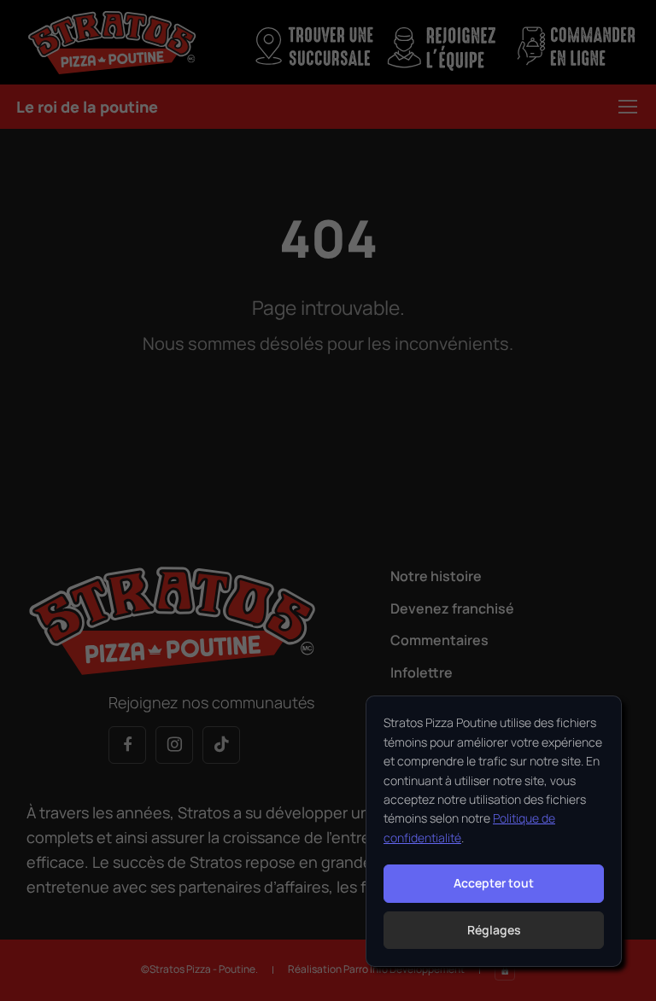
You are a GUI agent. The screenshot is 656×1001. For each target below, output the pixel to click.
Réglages (494, 930)
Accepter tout (494, 883)
